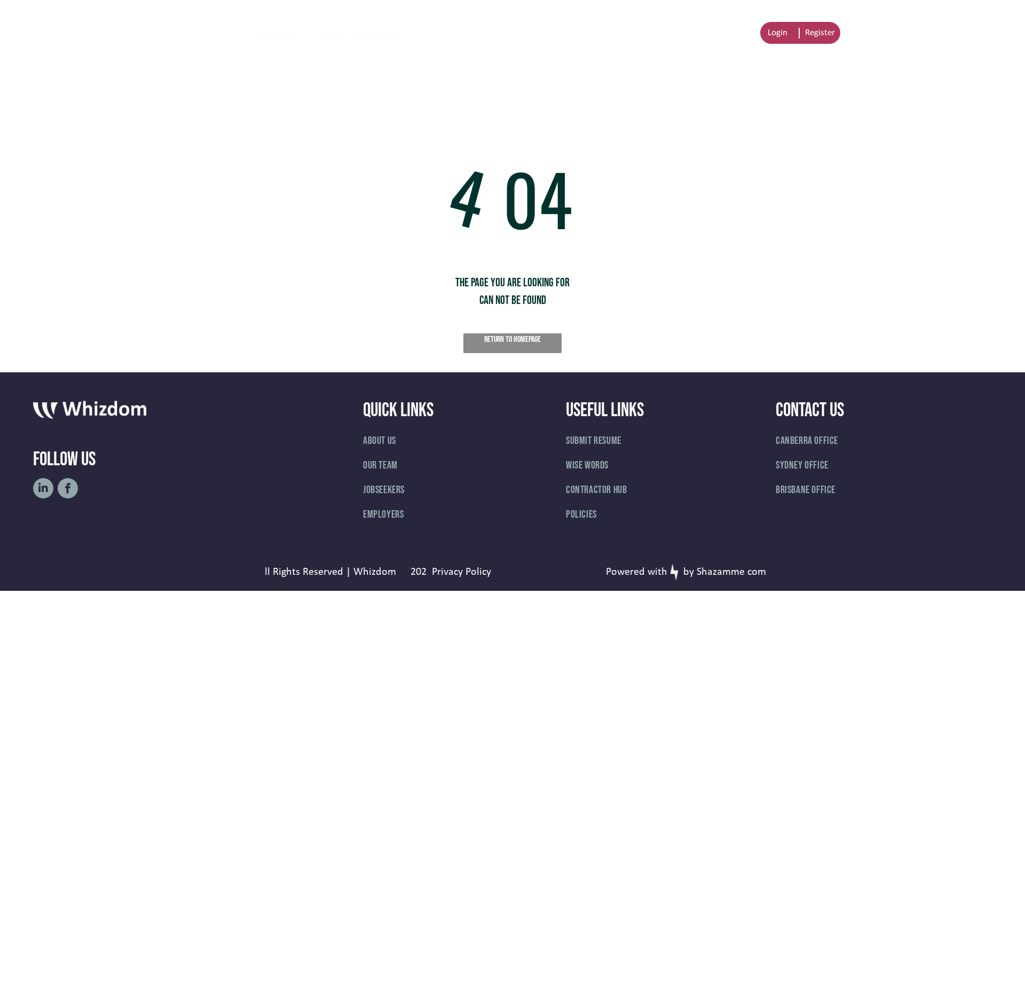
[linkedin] (43, 489)
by (688, 572)
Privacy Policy (461, 572)
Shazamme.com (731, 572)
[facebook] (68, 489)
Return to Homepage (512, 339)
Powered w (630, 572)
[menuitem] (284, 35)
